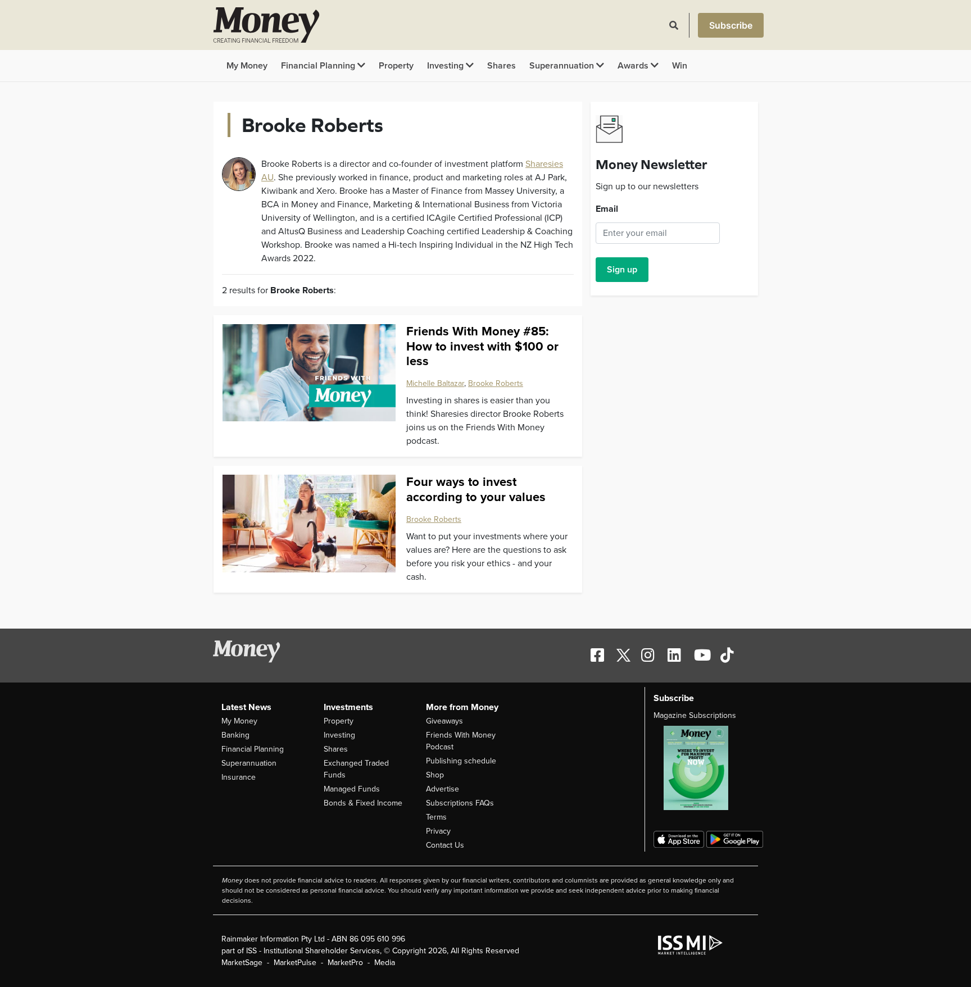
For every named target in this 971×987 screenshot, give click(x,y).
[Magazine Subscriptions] (702, 768)
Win (679, 65)
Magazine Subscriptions (695, 715)
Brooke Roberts (495, 383)
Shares (501, 65)
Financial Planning (319, 65)
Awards (634, 65)
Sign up (622, 269)
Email (607, 209)
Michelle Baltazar (435, 383)
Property (396, 65)
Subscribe (730, 25)
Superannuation (562, 65)
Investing (446, 65)
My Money (246, 65)
